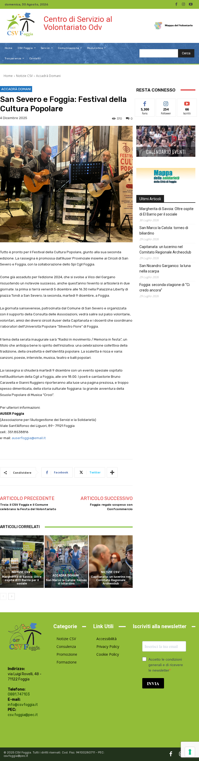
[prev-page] (3, 596)
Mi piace (144, 103)
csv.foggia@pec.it (23, 715)
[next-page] (11, 596)
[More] (112, 472)
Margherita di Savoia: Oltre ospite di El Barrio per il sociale (21, 580)
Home (8, 76)
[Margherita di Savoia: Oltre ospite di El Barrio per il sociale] (22, 561)
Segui (165, 103)
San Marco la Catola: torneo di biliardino (66, 581)
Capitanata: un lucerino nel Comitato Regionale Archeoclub (111, 580)
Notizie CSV (24, 76)
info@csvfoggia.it (23, 705)
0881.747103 (19, 694)
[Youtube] (190, 4)
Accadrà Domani (48, 76)
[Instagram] (183, 4)
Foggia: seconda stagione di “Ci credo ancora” (164, 287)
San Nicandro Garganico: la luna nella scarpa (165, 268)
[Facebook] (176, 4)
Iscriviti (187, 103)
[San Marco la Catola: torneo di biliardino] (66, 561)
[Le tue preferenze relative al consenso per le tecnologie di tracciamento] (190, 752)
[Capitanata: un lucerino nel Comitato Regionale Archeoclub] (111, 561)
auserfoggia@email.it (29, 438)
